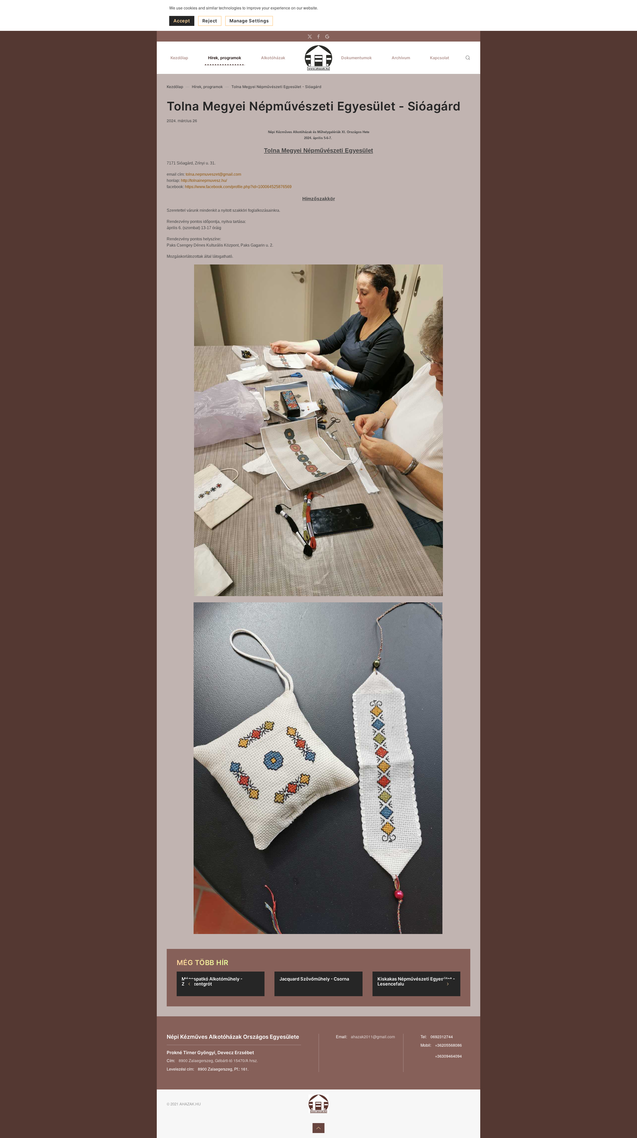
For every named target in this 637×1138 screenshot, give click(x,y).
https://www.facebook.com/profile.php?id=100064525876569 (238, 187)
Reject (209, 20)
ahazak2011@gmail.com (373, 1036)
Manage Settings (249, 20)
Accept (181, 20)
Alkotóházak (273, 57)
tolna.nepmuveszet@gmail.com (213, 174)
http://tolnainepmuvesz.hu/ (204, 180)
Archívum (401, 57)
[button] (467, 58)
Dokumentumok (356, 57)
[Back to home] (318, 58)
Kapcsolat (439, 57)
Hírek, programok (224, 57)
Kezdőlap (179, 57)
